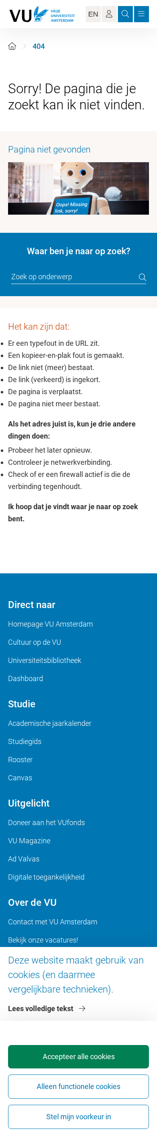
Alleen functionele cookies (78, 1086)
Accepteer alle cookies (79, 1056)
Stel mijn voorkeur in (78, 1116)
